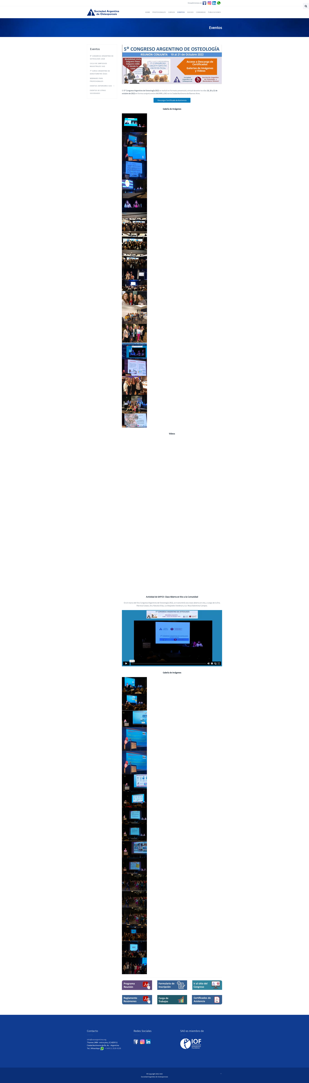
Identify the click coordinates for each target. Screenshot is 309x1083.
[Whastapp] (219, 3)
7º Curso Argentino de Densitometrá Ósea (100, 72)
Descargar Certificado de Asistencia (172, 100)
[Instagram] (209, 3)
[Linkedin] (214, 3)
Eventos (181, 12)
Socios (190, 12)
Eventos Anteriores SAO (101, 86)
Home (147, 12)
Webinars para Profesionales (96, 79)
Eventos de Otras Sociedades (98, 91)
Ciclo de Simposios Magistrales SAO (98, 64)
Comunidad (201, 12)
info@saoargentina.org (96, 1039)
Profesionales (159, 12)
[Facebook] (204, 3)
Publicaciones (214, 12)
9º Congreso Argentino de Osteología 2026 (101, 57)
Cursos (171, 12)
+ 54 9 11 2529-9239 (113, 1048)
